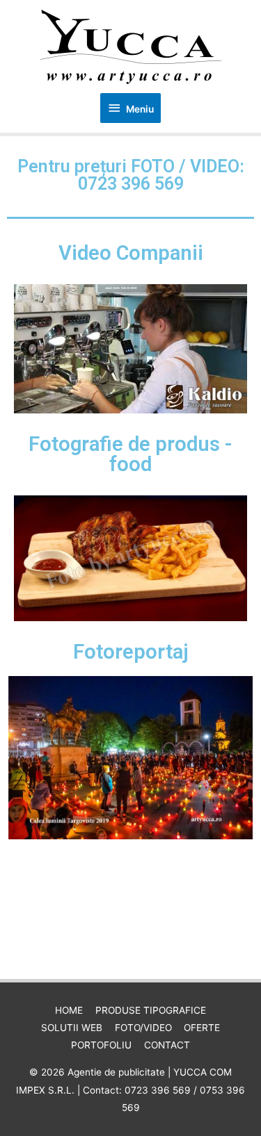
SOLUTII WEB (71, 1027)
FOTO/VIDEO (143, 1027)
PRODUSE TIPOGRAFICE (150, 1010)
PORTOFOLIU (101, 1045)
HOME (69, 1010)
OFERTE (202, 1027)
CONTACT (167, 1045)
